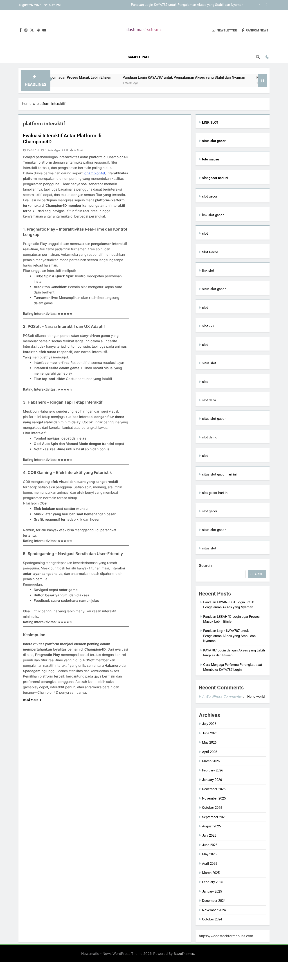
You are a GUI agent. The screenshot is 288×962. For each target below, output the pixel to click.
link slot (208, 271)
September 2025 (214, 817)
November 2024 (214, 910)
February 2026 (212, 770)
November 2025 (214, 798)
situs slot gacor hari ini (219, 474)
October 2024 (212, 919)
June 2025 (209, 845)
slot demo (209, 437)
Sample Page (139, 57)
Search (205, 565)
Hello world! (256, 697)
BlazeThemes (184, 953)
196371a (33, 150)
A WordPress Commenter (222, 696)
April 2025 (209, 864)
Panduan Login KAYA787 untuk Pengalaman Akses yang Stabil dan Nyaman (187, 5)
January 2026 (212, 780)
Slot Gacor (210, 252)
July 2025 (209, 835)
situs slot (209, 363)
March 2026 (211, 761)
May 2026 (209, 742)
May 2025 (209, 854)
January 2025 (212, 891)
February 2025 (212, 882)
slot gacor (209, 196)
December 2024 (213, 901)
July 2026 (209, 724)
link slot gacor (213, 215)
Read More (30, 700)
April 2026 (209, 752)
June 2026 (209, 733)
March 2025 (211, 873)
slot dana (209, 400)
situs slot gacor (214, 289)
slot (205, 233)
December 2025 (213, 789)
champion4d (94, 173)
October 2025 (212, 808)
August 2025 (211, 826)
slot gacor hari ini (215, 493)
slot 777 (208, 326)
